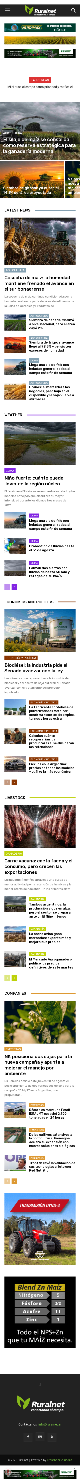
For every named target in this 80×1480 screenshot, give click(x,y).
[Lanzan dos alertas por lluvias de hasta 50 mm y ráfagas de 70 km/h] (15, 568)
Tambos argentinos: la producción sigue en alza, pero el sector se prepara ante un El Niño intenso (50, 910)
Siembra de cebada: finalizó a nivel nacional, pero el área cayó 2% (52, 324)
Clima (34, 360)
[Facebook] (28, 1437)
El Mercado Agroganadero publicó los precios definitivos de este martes (51, 963)
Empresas (13, 1049)
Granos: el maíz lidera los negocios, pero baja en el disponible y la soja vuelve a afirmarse (51, 393)
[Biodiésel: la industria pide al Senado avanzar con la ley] (40, 630)
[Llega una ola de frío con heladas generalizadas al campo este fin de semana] (15, 367)
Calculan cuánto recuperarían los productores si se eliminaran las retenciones (51, 741)
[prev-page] (7, 587)
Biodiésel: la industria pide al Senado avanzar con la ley (35, 667)
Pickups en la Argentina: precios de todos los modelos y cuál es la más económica (51, 768)
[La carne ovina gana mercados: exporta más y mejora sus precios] (15, 934)
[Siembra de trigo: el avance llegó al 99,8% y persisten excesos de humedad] (15, 345)
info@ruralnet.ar (50, 1424)
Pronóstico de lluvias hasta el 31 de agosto (51, 548)
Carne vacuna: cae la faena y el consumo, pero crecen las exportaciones (38, 866)
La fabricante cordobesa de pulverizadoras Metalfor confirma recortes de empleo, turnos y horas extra (52, 712)
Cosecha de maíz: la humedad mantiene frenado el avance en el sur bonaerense (39, 283)
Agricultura (12, 133)
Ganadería (14, 853)
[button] (7, 10)
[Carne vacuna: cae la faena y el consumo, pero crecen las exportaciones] (40, 826)
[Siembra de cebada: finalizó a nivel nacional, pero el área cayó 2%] (15, 322)
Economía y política (21, 658)
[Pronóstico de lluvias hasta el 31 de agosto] (15, 546)
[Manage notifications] (8, 1472)
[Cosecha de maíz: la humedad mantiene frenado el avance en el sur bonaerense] (40, 241)
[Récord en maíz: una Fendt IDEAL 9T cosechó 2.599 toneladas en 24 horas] (15, 1110)
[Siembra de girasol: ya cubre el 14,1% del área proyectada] (32, 179)
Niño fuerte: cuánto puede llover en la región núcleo (33, 480)
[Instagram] (40, 1436)
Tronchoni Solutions (59, 1460)
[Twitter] (52, 1437)
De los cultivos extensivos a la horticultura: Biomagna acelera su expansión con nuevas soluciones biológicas (52, 1140)
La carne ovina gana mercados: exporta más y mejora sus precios (50, 938)
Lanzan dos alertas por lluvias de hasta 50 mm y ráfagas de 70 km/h (49, 572)
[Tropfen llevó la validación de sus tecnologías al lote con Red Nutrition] (15, 1163)
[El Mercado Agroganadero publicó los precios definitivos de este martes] (15, 959)
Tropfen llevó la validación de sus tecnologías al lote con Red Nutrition (52, 1167)
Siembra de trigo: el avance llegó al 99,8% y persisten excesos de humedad (51, 346)
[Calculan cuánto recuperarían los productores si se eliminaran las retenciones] (15, 736)
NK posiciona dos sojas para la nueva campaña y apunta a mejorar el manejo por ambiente (38, 1065)
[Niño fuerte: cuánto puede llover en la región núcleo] (40, 443)
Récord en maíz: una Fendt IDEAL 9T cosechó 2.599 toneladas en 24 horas (49, 1113)
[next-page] (14, 587)
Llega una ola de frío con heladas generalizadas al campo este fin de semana (50, 369)
